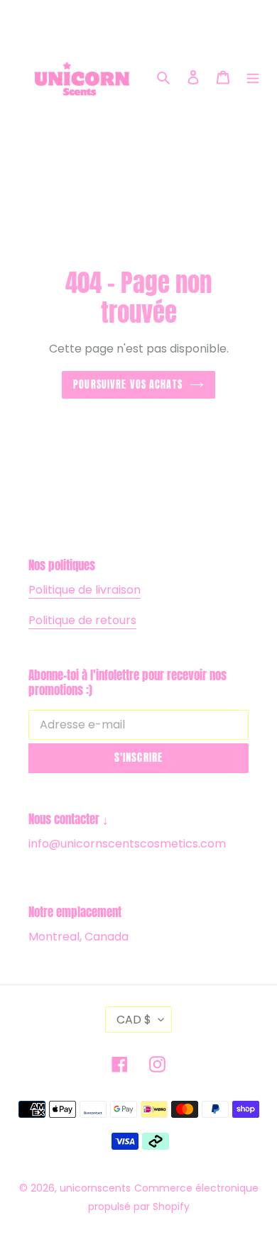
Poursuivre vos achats (128, 384)
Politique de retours (82, 620)
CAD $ (133, 1019)
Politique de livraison (84, 590)
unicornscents (95, 1188)
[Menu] (253, 77)
